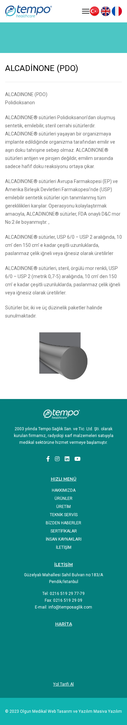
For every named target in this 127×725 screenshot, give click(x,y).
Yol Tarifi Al (63, 684)
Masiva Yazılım (107, 711)
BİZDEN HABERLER (63, 523)
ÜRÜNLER (63, 498)
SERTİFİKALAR (63, 531)
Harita (63, 624)
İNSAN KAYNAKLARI (64, 539)
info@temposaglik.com (70, 607)
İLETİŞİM (63, 547)
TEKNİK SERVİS (64, 514)
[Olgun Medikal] (32, 11)
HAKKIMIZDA (64, 490)
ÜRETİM (63, 506)
